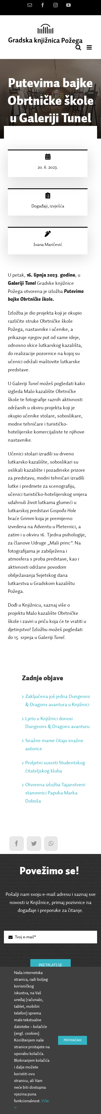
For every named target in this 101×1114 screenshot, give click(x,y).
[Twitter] (34, 843)
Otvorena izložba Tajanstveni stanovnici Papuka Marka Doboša (55, 793)
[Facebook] (16, 843)
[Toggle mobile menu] (90, 47)
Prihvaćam (72, 1040)
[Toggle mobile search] (78, 47)
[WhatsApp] (51, 843)
